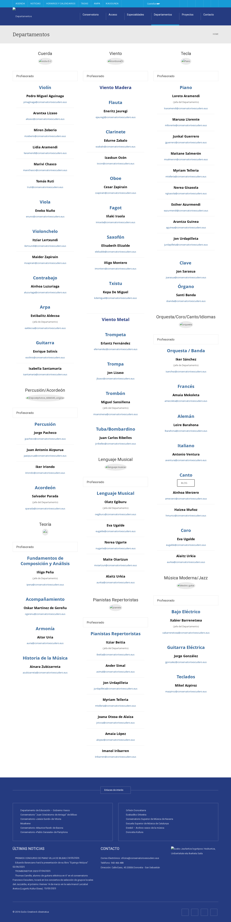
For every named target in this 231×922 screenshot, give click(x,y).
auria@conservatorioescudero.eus (45, 643)
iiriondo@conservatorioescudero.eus (45, 472)
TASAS (84, 3)
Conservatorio (91, 14)
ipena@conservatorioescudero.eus (45, 584)
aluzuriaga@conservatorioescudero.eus (45, 292)
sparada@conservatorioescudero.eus (45, 508)
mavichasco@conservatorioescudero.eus (45, 170)
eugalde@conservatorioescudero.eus (116, 531)
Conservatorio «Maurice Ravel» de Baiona (41, 827)
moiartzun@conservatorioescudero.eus (115, 565)
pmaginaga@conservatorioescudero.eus (45, 102)
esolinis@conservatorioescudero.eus (45, 357)
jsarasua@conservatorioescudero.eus (186, 277)
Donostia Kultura (134, 832)
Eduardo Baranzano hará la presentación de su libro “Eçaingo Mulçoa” (51, 862)
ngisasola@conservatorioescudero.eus (186, 193)
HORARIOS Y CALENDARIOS (60, 3)
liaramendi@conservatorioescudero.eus (45, 153)
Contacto (208, 14)
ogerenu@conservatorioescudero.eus (45, 614)
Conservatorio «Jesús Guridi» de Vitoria (40, 819)
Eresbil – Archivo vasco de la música (145, 827)
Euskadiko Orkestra (136, 814)
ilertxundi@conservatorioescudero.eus (45, 245)
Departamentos (163, 14)
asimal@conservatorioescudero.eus (115, 671)
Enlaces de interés (114, 790)
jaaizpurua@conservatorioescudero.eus (45, 455)
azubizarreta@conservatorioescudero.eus (45, 672)
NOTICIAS (35, 3)
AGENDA (20, 3)
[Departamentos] (22, 16)
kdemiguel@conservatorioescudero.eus (115, 298)
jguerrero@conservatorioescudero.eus (186, 142)
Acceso (113, 14)
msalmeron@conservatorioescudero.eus (186, 159)
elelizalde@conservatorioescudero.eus (115, 251)
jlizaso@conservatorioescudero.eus (115, 378)
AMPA (97, 3)
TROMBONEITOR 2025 (26, 871)
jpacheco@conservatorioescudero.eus (45, 438)
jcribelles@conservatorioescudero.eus (115, 443)
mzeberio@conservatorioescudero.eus (45, 136)
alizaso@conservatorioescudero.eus (45, 119)
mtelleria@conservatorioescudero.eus (115, 705)
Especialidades (135, 14)
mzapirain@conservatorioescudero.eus (45, 263)
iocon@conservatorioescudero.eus (115, 163)
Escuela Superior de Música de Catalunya (147, 823)
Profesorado (25, 76)
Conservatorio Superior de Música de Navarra (149, 819)
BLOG (184, 483)
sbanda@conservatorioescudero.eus (186, 301)
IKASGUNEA (112, 3)
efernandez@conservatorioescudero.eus (115, 349)
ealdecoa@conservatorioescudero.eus (45, 328)
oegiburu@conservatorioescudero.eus (115, 514)
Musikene (25, 823)
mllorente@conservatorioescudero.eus (186, 125)
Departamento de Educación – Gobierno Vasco (45, 810)
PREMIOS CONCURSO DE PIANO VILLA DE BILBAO (41, 858)
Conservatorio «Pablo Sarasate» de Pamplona (44, 832)
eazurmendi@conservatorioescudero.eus (186, 210)
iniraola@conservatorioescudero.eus (115, 222)
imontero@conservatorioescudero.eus (115, 268)
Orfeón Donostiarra (136, 810)
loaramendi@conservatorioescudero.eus (186, 108)
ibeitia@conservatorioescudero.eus (115, 654)
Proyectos (187, 14)
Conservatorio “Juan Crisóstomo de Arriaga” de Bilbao (48, 814)
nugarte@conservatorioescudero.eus (116, 548)
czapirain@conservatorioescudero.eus (115, 192)
